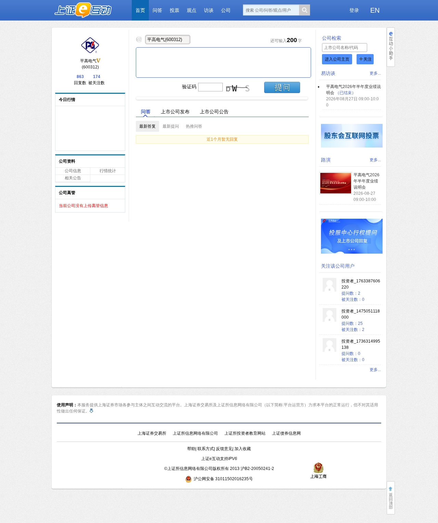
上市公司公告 (214, 111)
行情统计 (108, 170)
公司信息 (73, 170)
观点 (191, 10)
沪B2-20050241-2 (257, 468)
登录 (354, 10)
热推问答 (194, 126)
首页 (140, 10)
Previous (130, 96)
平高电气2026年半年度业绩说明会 (366, 181)
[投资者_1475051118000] (329, 320)
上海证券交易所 (152, 433)
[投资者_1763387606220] (329, 290)
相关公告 (73, 178)
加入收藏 (242, 448)
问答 (157, 10)
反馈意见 (224, 448)
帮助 (191, 448)
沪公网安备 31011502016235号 (223, 478)
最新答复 (147, 126)
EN (374, 10)
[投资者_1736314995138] (329, 350)
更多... (375, 73)
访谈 (209, 10)
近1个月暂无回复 (222, 139)
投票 (174, 10)
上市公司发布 (175, 111)
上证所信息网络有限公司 (195, 433)
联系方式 (205, 448)
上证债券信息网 (286, 433)
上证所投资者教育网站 (245, 433)
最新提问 (171, 126)
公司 (226, 10)
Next (313, 96)
